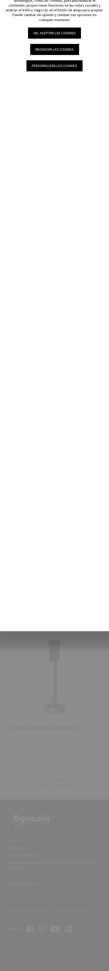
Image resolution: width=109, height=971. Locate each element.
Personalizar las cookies (54, 65)
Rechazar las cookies (54, 49)
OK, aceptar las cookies (54, 33)
